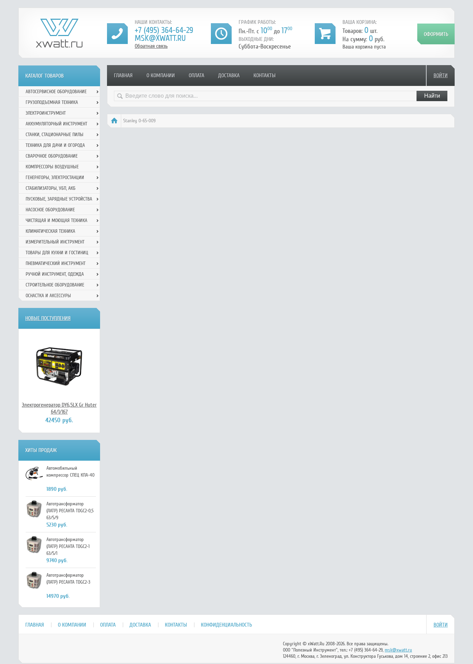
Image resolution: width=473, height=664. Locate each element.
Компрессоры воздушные (52, 167)
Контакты (264, 75)
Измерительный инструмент (55, 242)
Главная (123, 75)
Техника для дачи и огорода (55, 145)
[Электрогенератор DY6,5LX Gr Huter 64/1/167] (59, 365)
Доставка (229, 75)
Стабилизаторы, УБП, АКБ (50, 188)
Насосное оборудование (50, 210)
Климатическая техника (50, 231)
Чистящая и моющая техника (56, 220)
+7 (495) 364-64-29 (164, 30)
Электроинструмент (46, 113)
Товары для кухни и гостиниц (57, 253)
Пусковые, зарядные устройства (59, 199)
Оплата (196, 75)
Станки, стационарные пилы (54, 135)
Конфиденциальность (226, 624)
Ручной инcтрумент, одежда (55, 274)
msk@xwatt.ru (160, 38)
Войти (441, 75)
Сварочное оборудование (52, 156)
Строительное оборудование (55, 285)
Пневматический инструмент (56, 263)
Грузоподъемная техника (52, 102)
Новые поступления (48, 318)
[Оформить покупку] (436, 34)
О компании (160, 75)
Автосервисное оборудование (56, 92)
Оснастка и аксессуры (48, 296)
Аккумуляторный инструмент (56, 124)
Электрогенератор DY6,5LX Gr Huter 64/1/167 (59, 408)
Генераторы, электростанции (55, 177)
